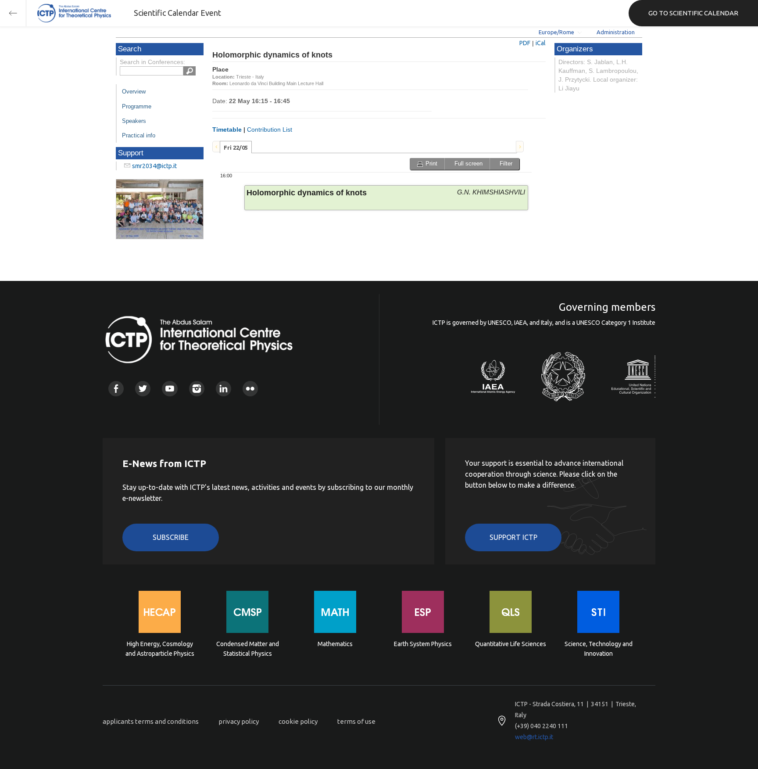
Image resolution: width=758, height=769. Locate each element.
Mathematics (335, 643)
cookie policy (298, 721)
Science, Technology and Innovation (599, 648)
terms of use (356, 721)
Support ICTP (513, 537)
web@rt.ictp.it (534, 736)
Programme (136, 106)
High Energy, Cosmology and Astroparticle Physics (159, 648)
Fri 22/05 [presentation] (236, 147)
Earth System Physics (423, 643)
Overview (134, 91)
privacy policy (238, 721)
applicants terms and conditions (151, 721)
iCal (541, 43)
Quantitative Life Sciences (510, 643)
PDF (524, 43)
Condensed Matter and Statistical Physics (247, 648)
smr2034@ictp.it (154, 165)
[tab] (236, 147)
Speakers (134, 121)
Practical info (138, 135)
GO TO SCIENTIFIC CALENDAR (693, 13)
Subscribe (171, 537)
